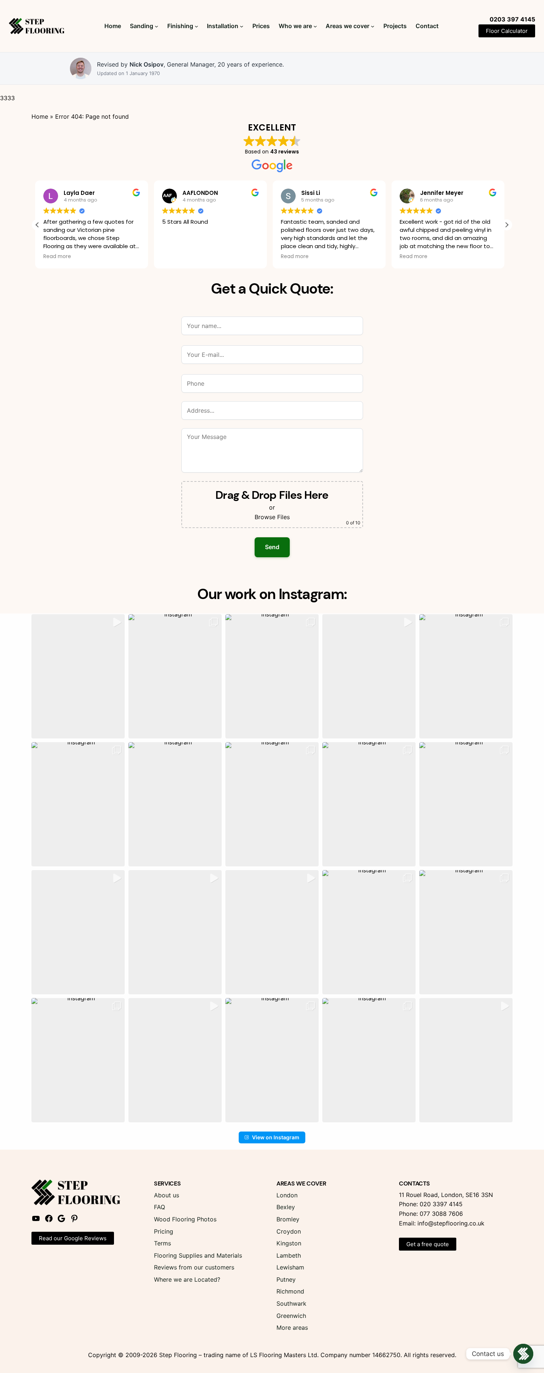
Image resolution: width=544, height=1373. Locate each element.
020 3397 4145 (441, 1204)
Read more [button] (178, 256)
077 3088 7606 (441, 1213)
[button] (506, 224)
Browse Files (272, 517)
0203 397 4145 (512, 19)
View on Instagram (275, 1137)
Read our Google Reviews (73, 1238)
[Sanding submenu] (156, 26)
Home (39, 116)
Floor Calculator (507, 30)
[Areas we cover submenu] (373, 26)
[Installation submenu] (242, 26)
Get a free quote (427, 1244)
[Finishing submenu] (196, 26)
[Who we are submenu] (315, 26)
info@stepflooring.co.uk (450, 1223)
